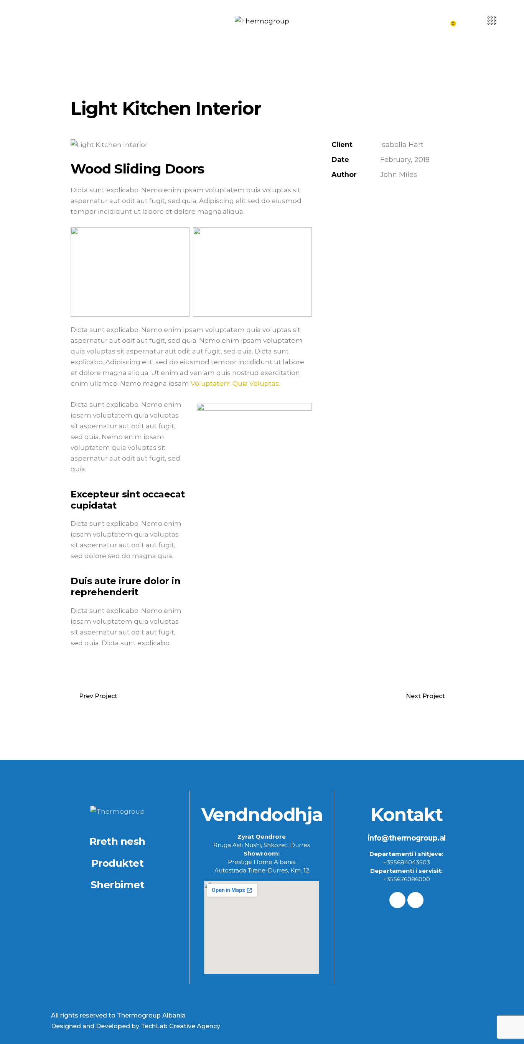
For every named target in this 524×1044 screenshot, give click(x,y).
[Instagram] (415, 900)
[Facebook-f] (397, 900)
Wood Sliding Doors (137, 169)
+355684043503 (406, 862)
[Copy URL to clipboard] (388, 198)
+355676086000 (406, 879)
